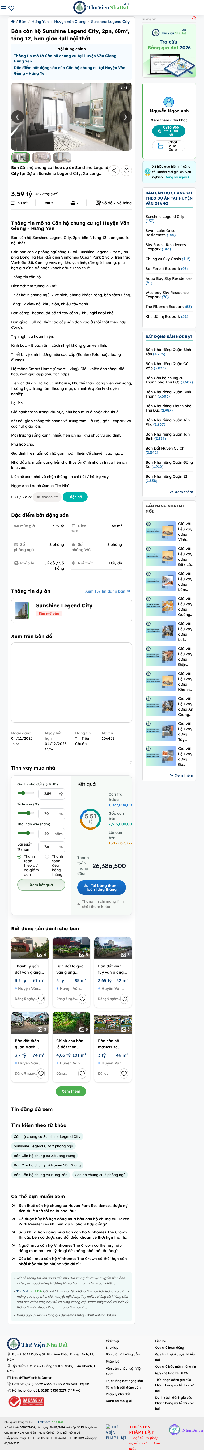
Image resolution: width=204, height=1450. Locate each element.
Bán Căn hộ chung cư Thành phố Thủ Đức (169, 379)
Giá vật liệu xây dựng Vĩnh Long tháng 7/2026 (185, 531)
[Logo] (13, 1345)
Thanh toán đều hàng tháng (57, 865)
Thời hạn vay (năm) (33, 824)
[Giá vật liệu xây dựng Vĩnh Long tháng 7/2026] (161, 531)
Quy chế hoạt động (169, 1348)
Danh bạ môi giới (119, 1401)
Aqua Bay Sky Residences (169, 280)
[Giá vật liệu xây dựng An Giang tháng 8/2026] (161, 706)
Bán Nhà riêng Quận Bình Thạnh (168, 394)
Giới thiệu (113, 1341)
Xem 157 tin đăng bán (105, 591)
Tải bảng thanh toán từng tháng (103, 887)
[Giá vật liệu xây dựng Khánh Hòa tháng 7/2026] (161, 681)
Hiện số (75, 496)
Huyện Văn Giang (70, 21)
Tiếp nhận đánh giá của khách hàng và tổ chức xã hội (174, 1385)
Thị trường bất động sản (124, 1381)
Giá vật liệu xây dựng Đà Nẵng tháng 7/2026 (185, 756)
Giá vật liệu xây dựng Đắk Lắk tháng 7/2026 (185, 556)
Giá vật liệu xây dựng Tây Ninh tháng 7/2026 (185, 731)
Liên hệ (160, 1341)
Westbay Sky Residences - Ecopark (169, 294)
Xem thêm (71, 1091)
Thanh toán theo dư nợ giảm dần (31, 865)
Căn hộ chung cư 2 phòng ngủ (100, 1175)
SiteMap (112, 1348)
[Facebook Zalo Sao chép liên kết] (114, 170)
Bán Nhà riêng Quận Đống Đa (169, 464)
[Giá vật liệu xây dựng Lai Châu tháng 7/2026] (161, 631)
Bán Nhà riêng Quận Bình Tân (168, 351)
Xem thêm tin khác (169, 120)
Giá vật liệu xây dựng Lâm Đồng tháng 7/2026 (185, 581)
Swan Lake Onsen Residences (161, 232)
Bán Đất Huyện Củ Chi (165, 450)
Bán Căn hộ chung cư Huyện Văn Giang (47, 1165)
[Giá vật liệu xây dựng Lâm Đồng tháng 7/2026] (161, 581)
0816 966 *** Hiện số (171, 131)
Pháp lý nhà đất (118, 1394)
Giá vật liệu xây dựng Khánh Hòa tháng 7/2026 (185, 681)
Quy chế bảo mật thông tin (175, 1366)
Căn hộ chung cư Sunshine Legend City (47, 1136)
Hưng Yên (40, 21)
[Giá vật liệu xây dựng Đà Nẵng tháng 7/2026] (161, 756)
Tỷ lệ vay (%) (28, 804)
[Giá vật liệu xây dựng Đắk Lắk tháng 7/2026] (161, 556)
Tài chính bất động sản (123, 1387)
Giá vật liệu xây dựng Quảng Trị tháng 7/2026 (185, 606)
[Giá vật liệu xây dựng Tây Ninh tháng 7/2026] (161, 731)
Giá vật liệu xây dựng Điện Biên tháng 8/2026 (185, 656)
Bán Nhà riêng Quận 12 (166, 478)
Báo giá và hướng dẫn (123, 1354)
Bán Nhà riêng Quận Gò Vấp (167, 365)
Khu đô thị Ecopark (167, 316)
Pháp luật (113, 1361)
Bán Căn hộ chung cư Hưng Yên (40, 1175)
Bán (22, 21)
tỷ (61, 794)
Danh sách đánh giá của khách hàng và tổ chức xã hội (174, 1403)
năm (58, 833)
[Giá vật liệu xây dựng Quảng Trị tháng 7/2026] (161, 606)
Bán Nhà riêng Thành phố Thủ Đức (169, 408)
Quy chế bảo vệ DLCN (172, 1373)
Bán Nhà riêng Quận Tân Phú (168, 422)
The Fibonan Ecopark (169, 306)
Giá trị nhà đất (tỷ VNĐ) (37, 784)
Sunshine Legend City (110, 21)
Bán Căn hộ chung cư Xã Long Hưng (44, 1155)
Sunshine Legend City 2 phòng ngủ (43, 1146)
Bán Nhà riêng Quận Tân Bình (168, 436)
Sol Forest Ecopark (167, 268)
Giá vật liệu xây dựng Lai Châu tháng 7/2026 (185, 631)
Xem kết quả (41, 884)
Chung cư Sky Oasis (168, 258)
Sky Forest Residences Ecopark (166, 246)
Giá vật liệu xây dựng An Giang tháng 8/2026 (185, 706)
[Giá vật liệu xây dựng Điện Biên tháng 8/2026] (161, 656)
